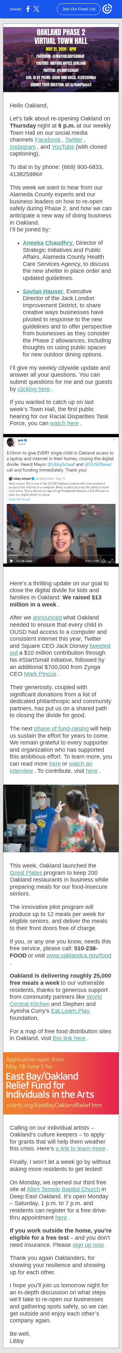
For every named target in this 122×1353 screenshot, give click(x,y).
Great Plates (26, 873)
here (55, 763)
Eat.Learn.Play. (71, 1011)
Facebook (48, 139)
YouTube (63, 147)
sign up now (88, 1245)
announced (47, 617)
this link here (69, 1038)
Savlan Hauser (43, 291)
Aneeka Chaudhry (48, 243)
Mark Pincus (40, 674)
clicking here (34, 389)
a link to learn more (80, 1148)
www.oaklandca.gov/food (79, 955)
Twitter (73, 139)
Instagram (23, 147)
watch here (64, 423)
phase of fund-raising (61, 728)
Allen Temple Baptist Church (63, 1189)
